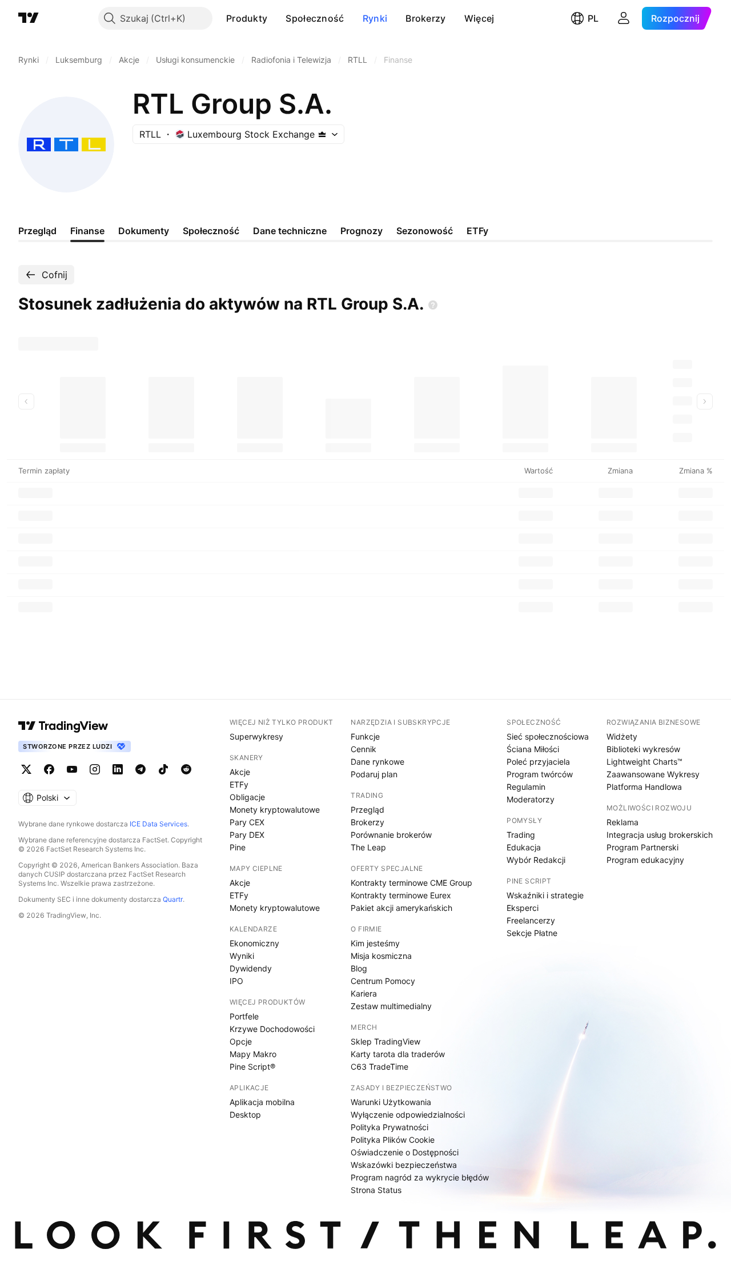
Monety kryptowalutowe (275, 809)
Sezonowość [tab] (424, 230)
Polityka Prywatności (389, 1127)
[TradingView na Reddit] (186, 769)
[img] (322, 134)
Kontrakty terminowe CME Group (411, 882)
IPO (236, 981)
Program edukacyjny (645, 860)
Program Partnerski (642, 847)
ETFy (239, 784)
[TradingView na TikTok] (163, 769)
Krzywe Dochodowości (272, 1029)
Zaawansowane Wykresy (653, 774)
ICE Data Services (158, 824)
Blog (359, 968)
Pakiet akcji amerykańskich (401, 908)
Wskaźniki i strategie (545, 895)
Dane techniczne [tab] (290, 230)
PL (593, 18)
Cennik (363, 749)
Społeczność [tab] (211, 230)
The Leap (368, 847)
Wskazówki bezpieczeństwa (404, 1165)
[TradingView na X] (26, 769)
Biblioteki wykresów (643, 749)
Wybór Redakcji (536, 860)
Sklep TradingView (385, 1041)
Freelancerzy (531, 920)
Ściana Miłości (533, 749)
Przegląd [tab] (37, 230)
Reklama (622, 822)
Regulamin (526, 787)
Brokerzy (425, 18)
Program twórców (540, 774)
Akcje (240, 772)
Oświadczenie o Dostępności (405, 1152)
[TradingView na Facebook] (49, 769)
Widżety (622, 736)
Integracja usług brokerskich (660, 835)
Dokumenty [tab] (143, 230)
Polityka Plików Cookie (393, 1139)
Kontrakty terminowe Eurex (401, 895)
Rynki (375, 18)
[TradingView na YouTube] (72, 769)
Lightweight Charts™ (644, 761)
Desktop (245, 1114)
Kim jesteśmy (375, 943)
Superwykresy (256, 736)
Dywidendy (251, 968)
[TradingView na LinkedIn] (118, 769)
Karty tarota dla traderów (398, 1054)
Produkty (246, 18)
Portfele (244, 1016)
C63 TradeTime (379, 1066)
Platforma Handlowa (644, 787)
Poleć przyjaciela (538, 761)
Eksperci (523, 908)
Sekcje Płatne (532, 933)
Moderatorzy (531, 799)
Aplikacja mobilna (262, 1102)
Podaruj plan (374, 774)
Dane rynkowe (377, 761)
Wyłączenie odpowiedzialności (408, 1114)
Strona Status (376, 1190)
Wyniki (242, 956)
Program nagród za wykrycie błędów (420, 1177)
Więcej (479, 18)
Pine (238, 847)
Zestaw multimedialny (391, 1006)
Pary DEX (247, 835)
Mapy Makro (253, 1054)
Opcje (241, 1041)
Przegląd (367, 809)
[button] (276, 18)
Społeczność (315, 18)
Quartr (173, 899)
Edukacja (524, 847)
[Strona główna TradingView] (28, 18)
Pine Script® (252, 1066)
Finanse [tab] (87, 230)
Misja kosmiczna (381, 956)
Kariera (364, 993)
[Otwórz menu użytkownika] (623, 18)
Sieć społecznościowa (548, 736)
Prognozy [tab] (361, 230)
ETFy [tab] (477, 230)
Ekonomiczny (254, 943)
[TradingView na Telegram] (140, 769)
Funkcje (365, 736)
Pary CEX (247, 822)
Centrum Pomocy (383, 981)
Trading (521, 835)
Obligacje (247, 797)
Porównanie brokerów (391, 835)
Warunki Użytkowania (391, 1102)
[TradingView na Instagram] (95, 769)
